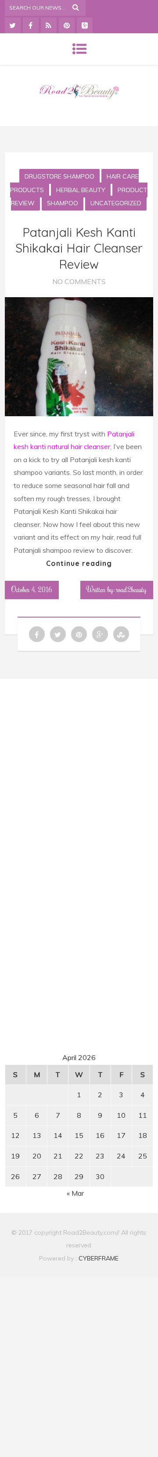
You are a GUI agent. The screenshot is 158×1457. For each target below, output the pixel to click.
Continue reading (79, 563)
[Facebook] (31, 25)
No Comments (79, 281)
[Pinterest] (67, 25)
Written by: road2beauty (117, 589)
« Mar (75, 1193)
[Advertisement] (80, 767)
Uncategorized (115, 203)
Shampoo (62, 203)
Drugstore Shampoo (59, 176)
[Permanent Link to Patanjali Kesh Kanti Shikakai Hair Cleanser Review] (79, 413)
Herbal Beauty (80, 190)
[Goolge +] (85, 25)
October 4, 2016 (31, 589)
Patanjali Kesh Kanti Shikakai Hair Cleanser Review (79, 248)
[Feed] (49, 25)
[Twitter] (13, 25)
